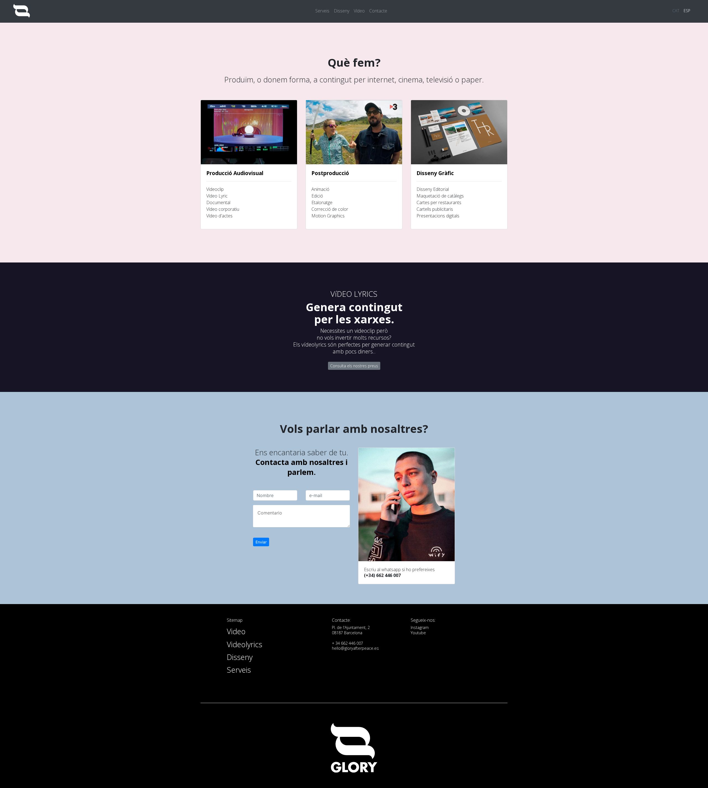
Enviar (261, 542)
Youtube (418, 632)
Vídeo (359, 11)
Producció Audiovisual (234, 173)
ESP (687, 10)
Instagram (420, 627)
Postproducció (330, 173)
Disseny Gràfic (435, 173)
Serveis (322, 11)
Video (236, 631)
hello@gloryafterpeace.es (355, 648)
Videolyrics (244, 644)
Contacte (378, 11)
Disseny (341, 11)
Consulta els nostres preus (354, 365)
